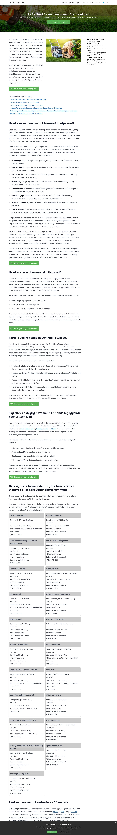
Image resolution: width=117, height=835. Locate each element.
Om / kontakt (95, 2)
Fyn (78, 2)
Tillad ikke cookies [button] (64, 832)
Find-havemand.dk (17, 2)
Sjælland (85, 2)
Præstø (45, 429)
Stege (53, 429)
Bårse (33, 429)
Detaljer (75, 828)
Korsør (39, 429)
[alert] (58, 828)
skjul (29, 96)
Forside (64, 2)
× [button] (115, 822)
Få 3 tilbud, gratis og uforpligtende (58, 22)
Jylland (71, 2)
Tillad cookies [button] (51, 832)
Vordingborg (25, 429)
